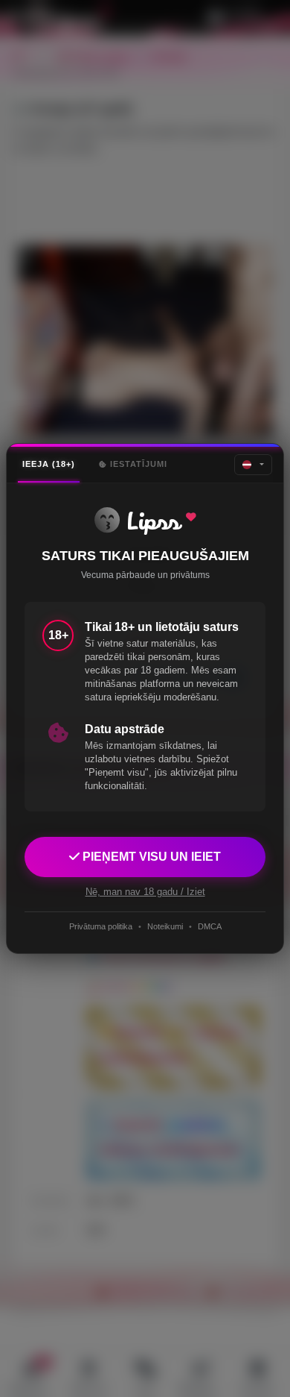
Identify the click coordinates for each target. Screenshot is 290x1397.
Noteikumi (165, 926)
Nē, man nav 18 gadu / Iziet (145, 891)
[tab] (49, 464)
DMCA (210, 926)
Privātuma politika (100, 926)
